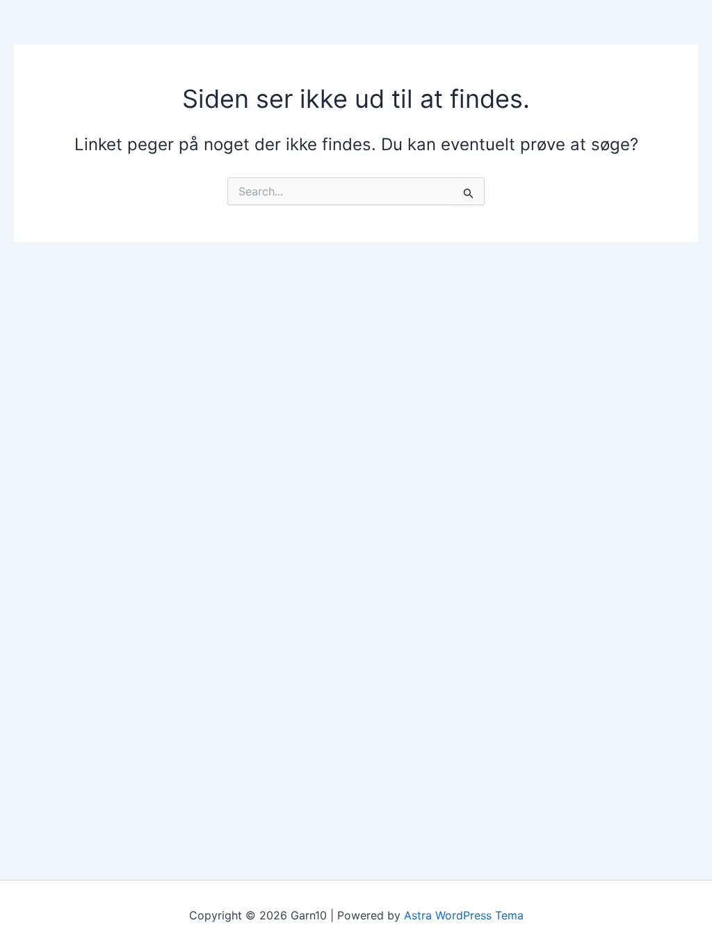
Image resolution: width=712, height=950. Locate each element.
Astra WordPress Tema (464, 915)
